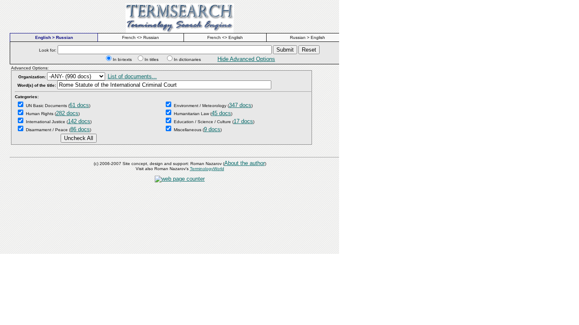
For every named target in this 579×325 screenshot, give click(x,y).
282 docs (67, 113)
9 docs (212, 129)
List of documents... (132, 76)
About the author (244, 163)
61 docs (79, 105)
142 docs (79, 121)
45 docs (221, 113)
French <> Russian (140, 37)
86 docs (80, 129)
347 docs (240, 105)
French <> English (225, 37)
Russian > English (307, 37)
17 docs (243, 121)
